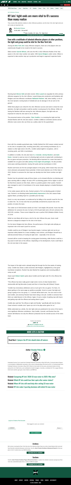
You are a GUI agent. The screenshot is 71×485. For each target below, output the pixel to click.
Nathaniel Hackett (38, 98)
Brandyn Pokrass (20, 28)
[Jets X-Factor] (6, 1)
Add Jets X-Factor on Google (36, 326)
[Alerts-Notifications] (5, 5)
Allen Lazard (40, 94)
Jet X (9, 12)
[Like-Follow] (8, 5)
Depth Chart (25, 8)
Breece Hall (20, 94)
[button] (68, 1)
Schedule (34, 8)
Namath (57, 8)
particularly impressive (37, 193)
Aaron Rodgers (43, 54)
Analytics (24, 2)
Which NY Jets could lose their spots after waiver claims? (33, 380)
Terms (41, 480)
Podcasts (30, 2)
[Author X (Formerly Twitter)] (44, 350)
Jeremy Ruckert (47, 155)
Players (35, 2)
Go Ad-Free (67, 5)
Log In (62, 5)
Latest (20, 8)
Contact (21, 480)
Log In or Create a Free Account (16, 420)
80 (47, 8)
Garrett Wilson (21, 51)
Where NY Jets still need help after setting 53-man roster (34, 383)
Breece (40, 8)
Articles (12, 12)
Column (17, 12)
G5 (30, 8)
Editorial (32, 480)
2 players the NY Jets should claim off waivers (32, 340)
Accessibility (53, 480)
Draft (62, 8)
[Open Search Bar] (64, 1)
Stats (44, 8)
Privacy (37, 480)
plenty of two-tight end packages (40, 161)
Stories (15, 2)
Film (19, 2)
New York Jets (19, 45)
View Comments (35, 432)
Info (40, 2)
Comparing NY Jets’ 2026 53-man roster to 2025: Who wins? (35, 376)
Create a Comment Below (36, 324)
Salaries (51, 8)
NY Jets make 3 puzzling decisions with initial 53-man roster (34, 387)
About (16, 480)
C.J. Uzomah (37, 155)
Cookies (47, 480)
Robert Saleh (20, 276)
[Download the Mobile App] (2, 5)
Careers (26, 480)
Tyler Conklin (35, 117)
